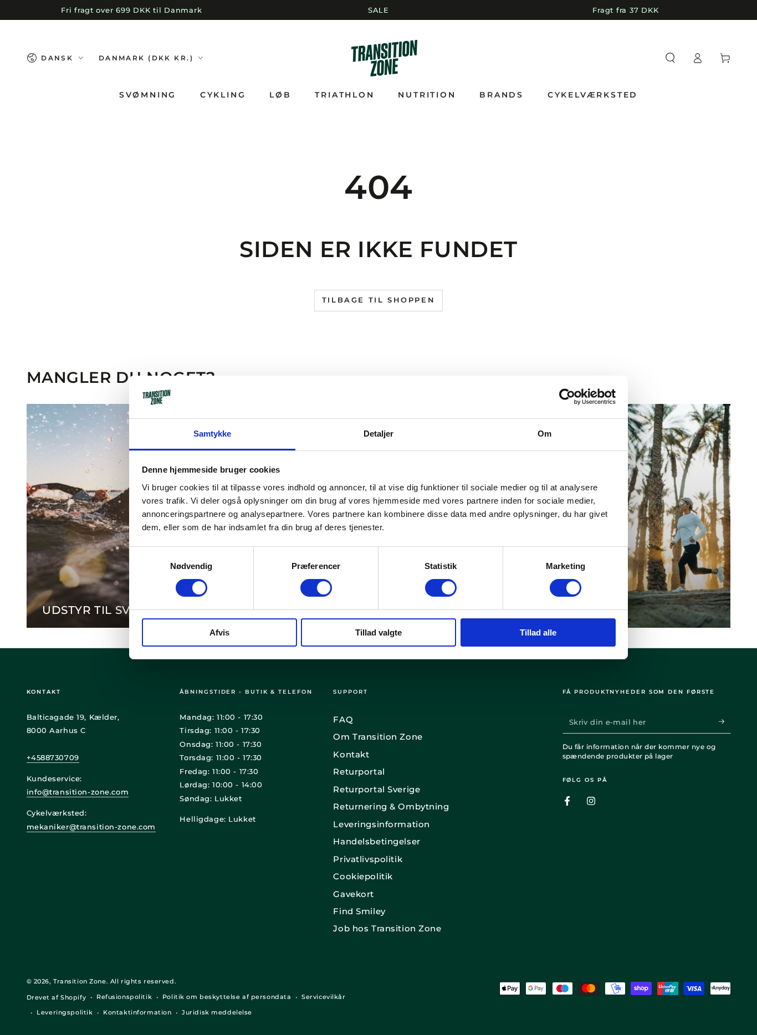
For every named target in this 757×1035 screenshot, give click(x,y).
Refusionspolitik (124, 997)
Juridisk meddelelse (217, 1012)
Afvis (219, 632)
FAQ (343, 719)
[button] (670, 58)
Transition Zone (79, 981)
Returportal (359, 771)
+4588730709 (53, 757)
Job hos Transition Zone (387, 928)
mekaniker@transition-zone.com (91, 826)
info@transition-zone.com (78, 791)
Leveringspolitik (65, 1012)
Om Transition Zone (377, 736)
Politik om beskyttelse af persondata (226, 997)
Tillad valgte (378, 632)
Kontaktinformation (137, 1012)
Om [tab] (544, 433)
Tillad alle (538, 632)
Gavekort (353, 894)
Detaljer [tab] (379, 433)
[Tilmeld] (725, 722)
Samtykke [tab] (212, 433)
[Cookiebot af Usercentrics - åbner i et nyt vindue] (567, 396)
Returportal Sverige (376, 789)
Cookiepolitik (362, 876)
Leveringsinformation (381, 824)
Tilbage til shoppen (378, 299)
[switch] (316, 588)
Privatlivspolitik (367, 859)
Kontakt (351, 754)
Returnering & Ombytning (391, 806)
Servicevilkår (323, 997)
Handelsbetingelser (376, 841)
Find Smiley (359, 911)
